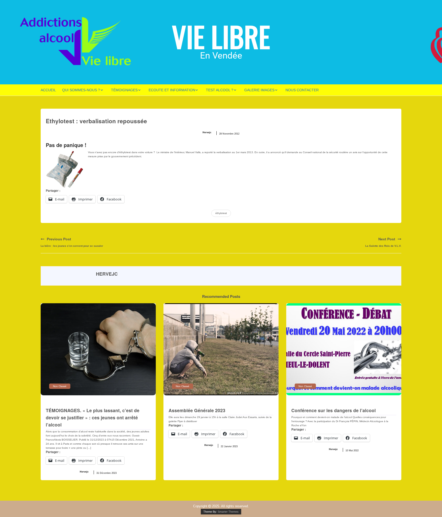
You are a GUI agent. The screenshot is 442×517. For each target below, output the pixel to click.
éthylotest (221, 213)
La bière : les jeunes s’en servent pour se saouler (72, 245)
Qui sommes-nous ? (81, 90)
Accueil (48, 90)
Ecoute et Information (172, 90)
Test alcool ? (219, 90)
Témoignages (124, 90)
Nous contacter (302, 90)
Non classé (60, 386)
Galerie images (259, 90)
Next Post (386, 239)
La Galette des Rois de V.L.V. (383, 245)
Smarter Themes (228, 511)
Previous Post (59, 239)
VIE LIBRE (221, 36)
